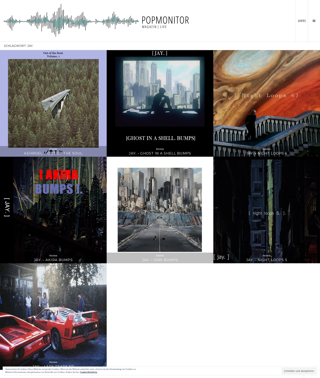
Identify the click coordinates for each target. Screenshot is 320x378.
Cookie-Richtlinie (88, 372)
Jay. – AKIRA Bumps (53, 260)
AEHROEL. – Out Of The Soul (53, 153)
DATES (303, 21)
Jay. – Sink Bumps (160, 260)
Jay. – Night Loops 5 (266, 260)
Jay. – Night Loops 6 (266, 153)
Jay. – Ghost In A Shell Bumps (160, 153)
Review (53, 149)
